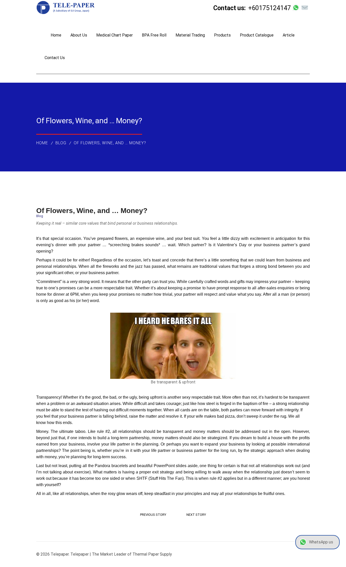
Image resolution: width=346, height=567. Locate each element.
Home (42, 142)
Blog (60, 142)
